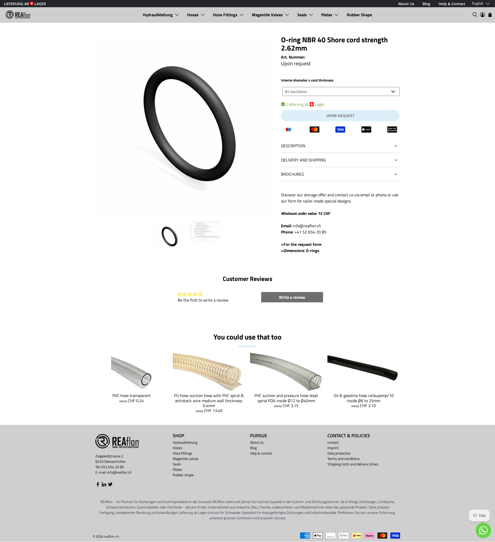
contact (333, 442)
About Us (257, 442)
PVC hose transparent (131, 395)
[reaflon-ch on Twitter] (110, 485)
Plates (326, 15)
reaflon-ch (111, 536)
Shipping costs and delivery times (352, 464)
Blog (253, 447)
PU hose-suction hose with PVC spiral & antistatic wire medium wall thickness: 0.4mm (209, 400)
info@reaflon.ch (307, 226)
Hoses (193, 15)
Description (293, 146)
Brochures (292, 174)
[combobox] (341, 91)
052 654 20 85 (112, 467)
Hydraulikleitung (158, 15)
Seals (302, 15)
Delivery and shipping (303, 160)
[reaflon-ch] (18, 15)
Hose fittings (225, 15)
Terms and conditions (343, 458)
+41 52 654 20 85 (310, 232)
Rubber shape (359, 15)
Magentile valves (267, 15)
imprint (333, 447)
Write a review (292, 297)
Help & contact (261, 453)
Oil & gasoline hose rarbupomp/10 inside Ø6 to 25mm (364, 397)
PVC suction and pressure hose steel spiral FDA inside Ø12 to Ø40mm (286, 397)
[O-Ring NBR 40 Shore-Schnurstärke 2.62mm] (185, 126)
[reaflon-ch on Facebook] (97, 485)
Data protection (339, 453)
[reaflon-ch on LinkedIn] (104, 485)
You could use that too (247, 336)
